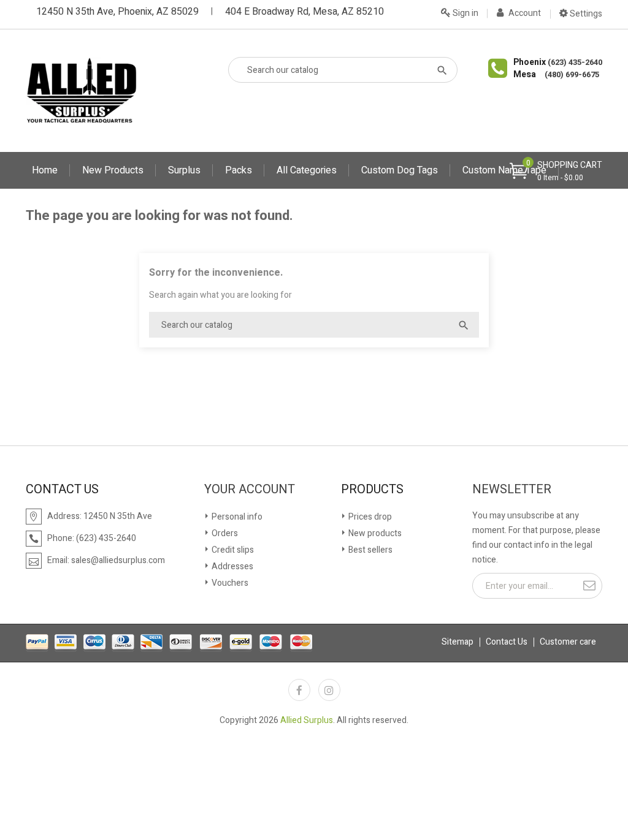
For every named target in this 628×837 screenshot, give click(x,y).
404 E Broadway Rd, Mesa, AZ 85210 (304, 11)
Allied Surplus (306, 720)
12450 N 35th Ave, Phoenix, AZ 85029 (117, 11)
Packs (238, 170)
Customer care (568, 641)
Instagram (329, 690)
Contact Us (506, 641)
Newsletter (511, 489)
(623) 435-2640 (575, 62)
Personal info (236, 516)
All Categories (307, 170)
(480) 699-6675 (572, 74)
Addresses (231, 566)
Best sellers (369, 549)
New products (374, 533)
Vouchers (229, 583)
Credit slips (232, 549)
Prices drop (369, 516)
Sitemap (457, 641)
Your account (249, 489)
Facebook (299, 690)
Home (45, 170)
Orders (224, 533)
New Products (113, 170)
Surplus (184, 170)
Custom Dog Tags (399, 170)
